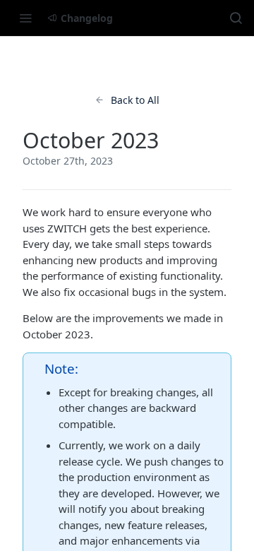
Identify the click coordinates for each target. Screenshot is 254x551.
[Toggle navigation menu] (25, 17)
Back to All (135, 100)
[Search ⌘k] (235, 17)
